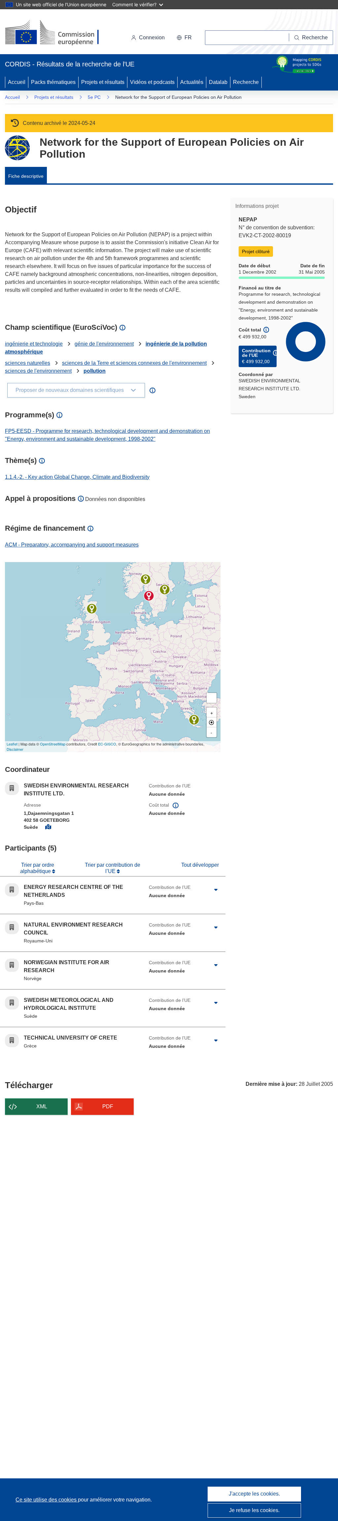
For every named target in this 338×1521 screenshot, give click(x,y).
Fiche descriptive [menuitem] (26, 176)
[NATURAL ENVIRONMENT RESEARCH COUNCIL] (91, 608)
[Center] (212, 722)
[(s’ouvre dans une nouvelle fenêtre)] (58, 33)
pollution (95, 371)
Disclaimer (15, 749)
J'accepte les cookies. (254, 1494)
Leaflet (12, 743)
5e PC (94, 97)
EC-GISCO (107, 743)
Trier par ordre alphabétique (37, 868)
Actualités (191, 82)
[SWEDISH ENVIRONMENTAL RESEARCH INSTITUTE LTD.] (149, 595)
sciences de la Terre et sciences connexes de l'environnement (134, 363)
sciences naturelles (27, 363)
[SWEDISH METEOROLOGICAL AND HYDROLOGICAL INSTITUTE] (164, 589)
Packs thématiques (53, 82)
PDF (107, 1106)
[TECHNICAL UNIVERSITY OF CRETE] (194, 719)
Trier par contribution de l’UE (112, 868)
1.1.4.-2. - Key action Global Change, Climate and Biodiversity (77, 477)
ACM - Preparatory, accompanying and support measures (72, 545)
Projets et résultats (102, 82)
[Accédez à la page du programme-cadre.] (17, 147)
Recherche (246, 82)
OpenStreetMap (52, 743)
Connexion (152, 37)
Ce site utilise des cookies (47, 1499)
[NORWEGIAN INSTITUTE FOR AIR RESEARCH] (145, 579)
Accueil (16, 82)
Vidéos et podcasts (152, 82)
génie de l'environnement (104, 344)
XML (41, 1106)
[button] (184, 37)
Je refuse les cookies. (254, 1510)
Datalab (218, 82)
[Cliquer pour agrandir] (216, 889)
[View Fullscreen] (212, 698)
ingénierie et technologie (34, 344)
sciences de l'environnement (38, 371)
